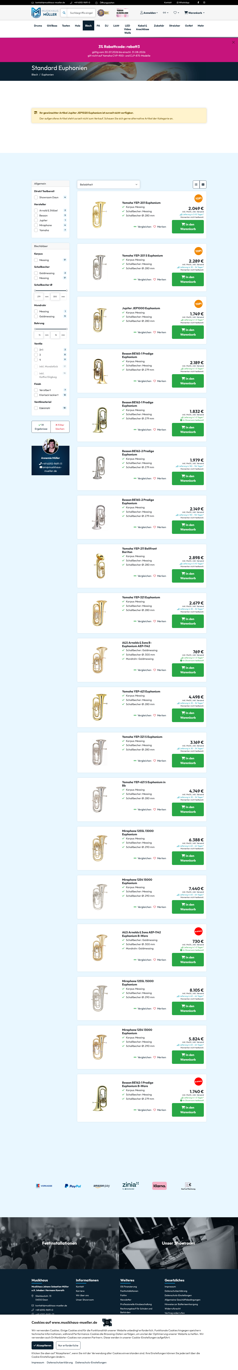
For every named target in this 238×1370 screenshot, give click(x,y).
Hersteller (40, 204)
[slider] (35, 290)
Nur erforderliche (68, 1345)
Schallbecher (42, 266)
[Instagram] (204, 2)
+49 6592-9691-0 (82, 2)
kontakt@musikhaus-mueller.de (50, 2)
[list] (196, 184)
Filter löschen (60, 426)
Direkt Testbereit (44, 191)
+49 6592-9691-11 (52, 463)
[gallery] (203, 184)
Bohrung (39, 323)
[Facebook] (198, 2)
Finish (37, 384)
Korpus (38, 253)
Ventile (38, 343)
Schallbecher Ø (43, 284)
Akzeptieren (43, 1345)
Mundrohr (40, 305)
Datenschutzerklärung (60, 1362)
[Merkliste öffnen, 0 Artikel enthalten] (176, 13)
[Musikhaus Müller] (45, 12)
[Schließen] (233, 42)
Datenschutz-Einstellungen (91, 1362)
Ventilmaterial (42, 401)
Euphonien (48, 74)
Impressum (38, 1362)
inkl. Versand (198, 211)
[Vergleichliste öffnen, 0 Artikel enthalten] (165, 13)
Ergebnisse (41, 426)
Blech (35, 74)
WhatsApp (184, 2)
